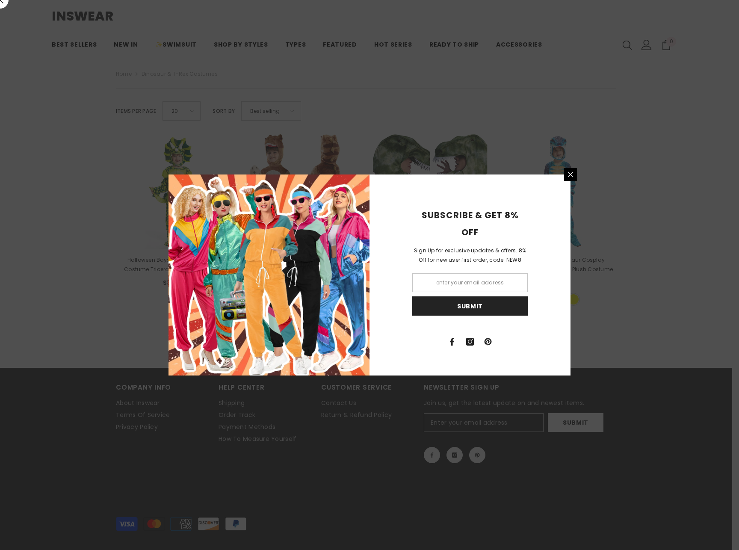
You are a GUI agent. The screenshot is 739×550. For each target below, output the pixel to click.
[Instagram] (470, 342)
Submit (470, 306)
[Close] (570, 174)
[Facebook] (452, 342)
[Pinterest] (488, 342)
